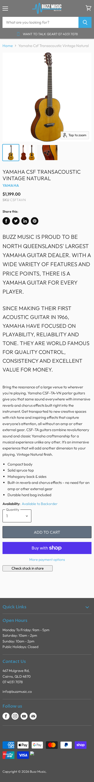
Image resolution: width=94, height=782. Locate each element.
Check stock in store (28, 568)
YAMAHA (11, 185)
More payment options (47, 560)
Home (8, 45)
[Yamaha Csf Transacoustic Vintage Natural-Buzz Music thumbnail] (11, 153)
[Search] (85, 22)
